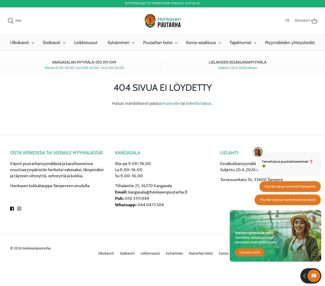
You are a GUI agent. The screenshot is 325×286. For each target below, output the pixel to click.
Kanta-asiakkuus (201, 42)
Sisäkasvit (51, 42)
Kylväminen (118, 42)
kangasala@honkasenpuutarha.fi (157, 192)
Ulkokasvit (19, 42)
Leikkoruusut (86, 42)
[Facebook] (12, 208)
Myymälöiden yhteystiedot (290, 42)
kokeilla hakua (199, 103)
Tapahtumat (240, 42)
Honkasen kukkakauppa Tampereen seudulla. (50, 186)
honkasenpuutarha (36, 248)
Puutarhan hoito (157, 42)
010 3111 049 (137, 198)
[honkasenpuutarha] (162, 21)
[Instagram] (19, 208)
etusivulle (171, 103)
